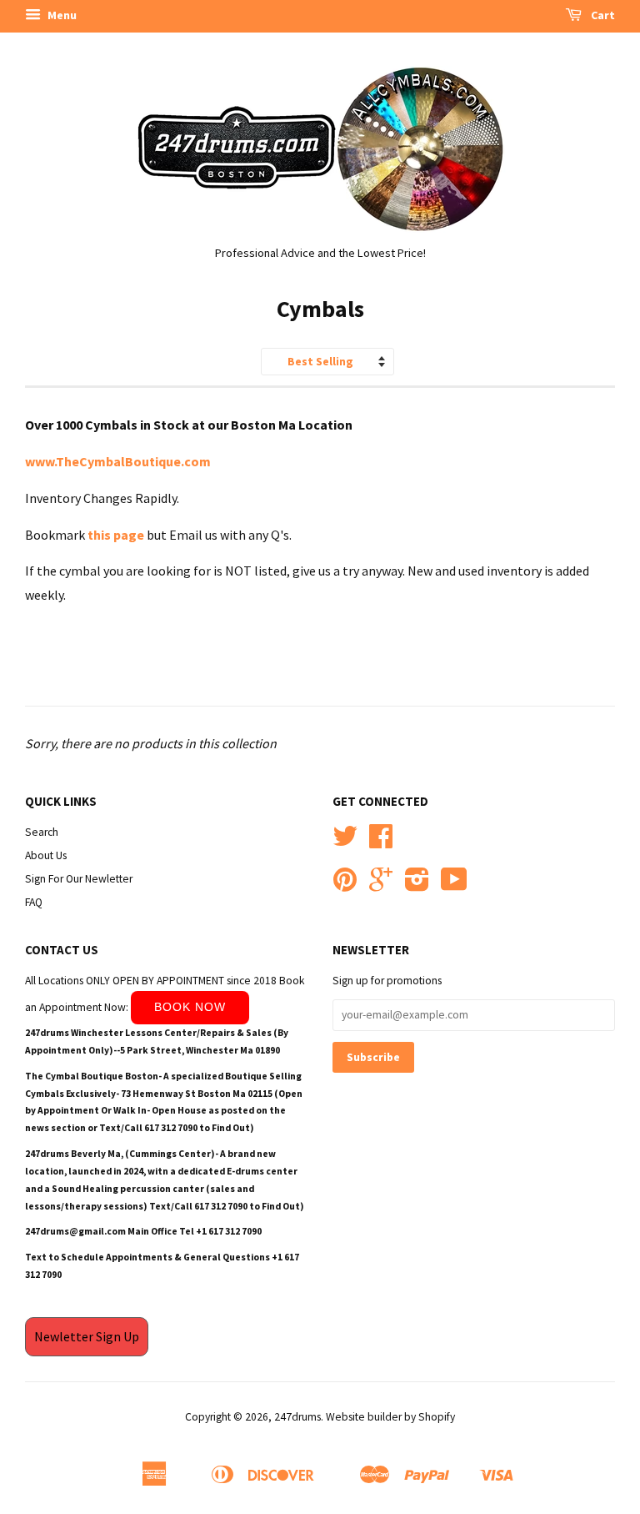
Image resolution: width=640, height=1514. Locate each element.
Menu (61, 15)
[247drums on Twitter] (345, 842)
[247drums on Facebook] (380, 842)
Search (41, 832)
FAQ (33, 902)
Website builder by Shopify (390, 1417)
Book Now (190, 1007)
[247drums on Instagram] (417, 885)
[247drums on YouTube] (454, 885)
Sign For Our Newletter (78, 879)
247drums (297, 1417)
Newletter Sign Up (86, 1336)
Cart (601, 15)
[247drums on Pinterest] (345, 885)
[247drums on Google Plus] (380, 885)
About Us (46, 855)
